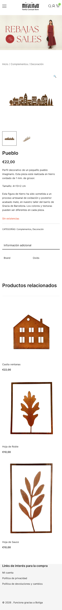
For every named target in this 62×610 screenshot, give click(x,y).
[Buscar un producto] (50, 6)
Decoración (36, 64)
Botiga (39, 602)
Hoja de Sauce (10, 541)
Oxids (36, 257)
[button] (54, 76)
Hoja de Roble (10, 446)
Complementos (19, 64)
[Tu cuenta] (53, 6)
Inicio (5, 64)
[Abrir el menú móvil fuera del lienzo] (4, 6)
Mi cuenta (7, 572)
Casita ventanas (11, 364)
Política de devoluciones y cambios (22, 583)
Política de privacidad (14, 578)
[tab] (31, 245)
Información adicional (17, 245)
